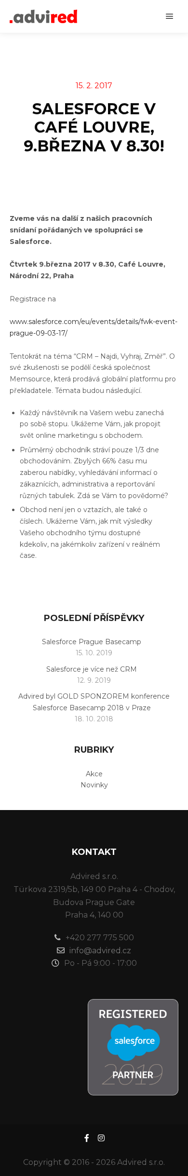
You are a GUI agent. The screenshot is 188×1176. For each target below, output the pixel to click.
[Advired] (43, 16)
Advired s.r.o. (141, 1162)
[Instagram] (101, 1138)
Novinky (94, 785)
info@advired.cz (100, 950)
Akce (94, 774)
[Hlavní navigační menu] (169, 16)
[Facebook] (87, 1138)
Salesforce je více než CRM (91, 669)
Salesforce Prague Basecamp (91, 641)
